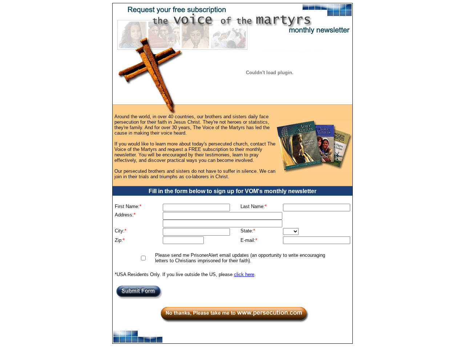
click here (244, 274)
